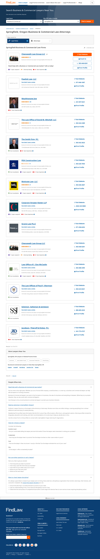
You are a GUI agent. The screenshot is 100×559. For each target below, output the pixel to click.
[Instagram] (28, 545)
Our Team (40, 513)
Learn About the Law (61, 522)
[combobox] (24, 21)
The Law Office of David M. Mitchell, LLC (39, 120)
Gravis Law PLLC (29, 224)
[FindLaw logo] (11, 2)
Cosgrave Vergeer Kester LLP (34, 202)
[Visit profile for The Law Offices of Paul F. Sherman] (13, 289)
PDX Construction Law (31, 160)
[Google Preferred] (35, 545)
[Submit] (28, 537)
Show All (8, 376)
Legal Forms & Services (61, 513)
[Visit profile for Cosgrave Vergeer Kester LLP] (13, 207)
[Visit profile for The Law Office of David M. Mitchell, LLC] (13, 124)
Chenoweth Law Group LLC (33, 54)
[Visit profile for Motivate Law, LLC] (13, 185)
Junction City (30, 367)
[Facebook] (16, 545)
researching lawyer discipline (31, 483)
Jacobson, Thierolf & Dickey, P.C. (35, 328)
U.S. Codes (58, 530)
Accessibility (41, 516)
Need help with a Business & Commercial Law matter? (25, 387)
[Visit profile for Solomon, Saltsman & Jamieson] (13, 311)
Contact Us (40, 518)
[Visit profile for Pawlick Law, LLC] (13, 83)
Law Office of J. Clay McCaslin (34, 264)
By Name (40, 536)
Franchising (45, 360)
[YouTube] (20, 545)
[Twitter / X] (24, 545)
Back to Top (50, 498)
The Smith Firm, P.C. (30, 139)
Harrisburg (22, 367)
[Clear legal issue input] (41, 21)
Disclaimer (20, 554)
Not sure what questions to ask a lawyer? (21, 457)
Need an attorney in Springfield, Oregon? (21, 405)
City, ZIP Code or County (50, 18)
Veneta (36, 367)
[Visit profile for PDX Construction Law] (13, 164)
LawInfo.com (81, 531)
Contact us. (20, 522)
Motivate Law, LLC (30, 181)
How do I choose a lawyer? (16, 423)
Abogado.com (81, 525)
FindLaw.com (81, 513)
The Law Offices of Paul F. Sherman (37, 285)
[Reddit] (32, 545)
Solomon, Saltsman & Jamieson (35, 307)
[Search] (92, 2)
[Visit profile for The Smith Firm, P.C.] (13, 143)
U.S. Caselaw (59, 527)
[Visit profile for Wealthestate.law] (13, 102)
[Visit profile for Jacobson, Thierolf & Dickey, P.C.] (13, 332)
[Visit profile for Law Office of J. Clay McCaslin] (13, 268)
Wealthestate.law (29, 98)
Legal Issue (9, 18)
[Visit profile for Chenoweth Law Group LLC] (13, 58)
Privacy (13, 554)
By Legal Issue (41, 530)
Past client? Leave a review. (28, 82)
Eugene (10, 367)
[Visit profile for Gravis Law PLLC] (13, 228)
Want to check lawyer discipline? (18, 477)
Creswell (15, 367)
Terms (7, 554)
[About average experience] (45, 69)
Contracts (11, 360)
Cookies (27, 554)
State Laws (58, 525)
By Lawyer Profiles (42, 533)
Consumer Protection (34, 360)
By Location (40, 527)
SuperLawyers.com (82, 519)
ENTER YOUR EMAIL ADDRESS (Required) (16, 534)
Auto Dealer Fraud (21, 360)
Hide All (14, 376)
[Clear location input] (78, 21)
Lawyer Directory (10, 28)
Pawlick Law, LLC (29, 79)
